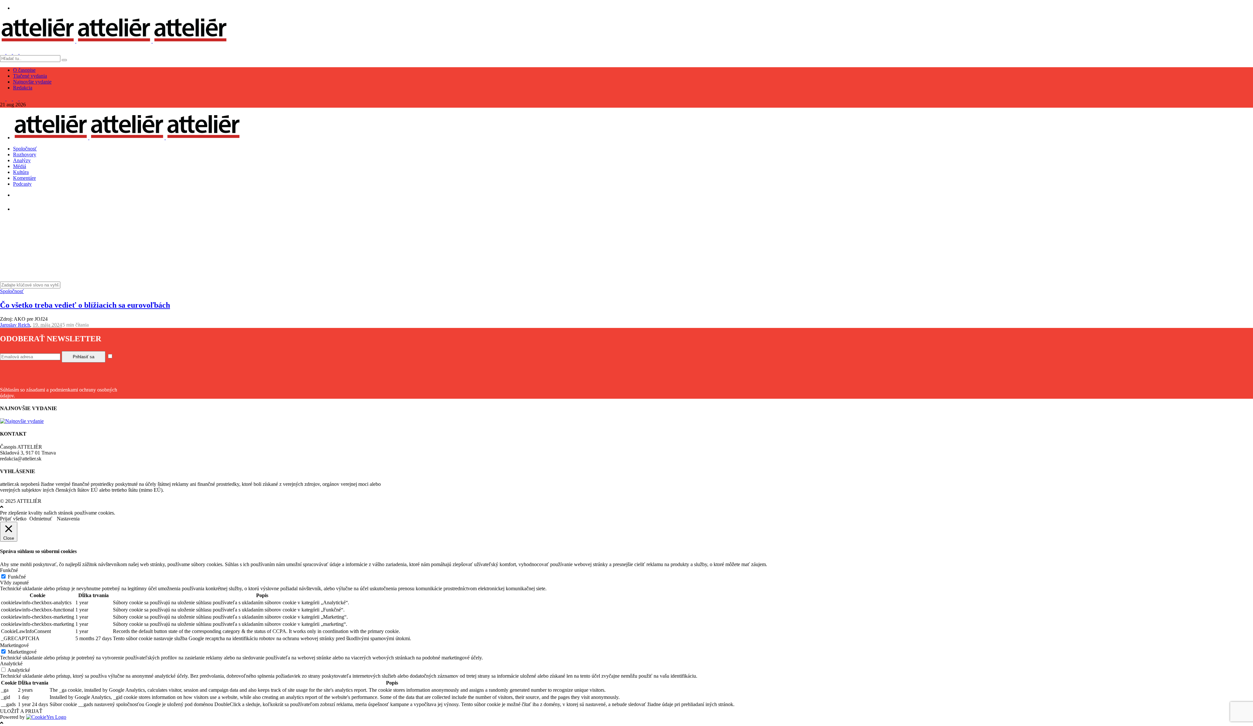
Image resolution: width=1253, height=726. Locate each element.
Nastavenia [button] (68, 518)
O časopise (24, 70)
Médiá (19, 166)
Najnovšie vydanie (32, 82)
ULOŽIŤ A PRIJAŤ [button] (21, 711)
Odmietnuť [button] (40, 518)
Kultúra (21, 172)
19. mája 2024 (47, 325)
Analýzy (22, 160)
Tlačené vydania (30, 76)
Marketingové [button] (14, 645)
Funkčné (17, 576)
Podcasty (22, 184)
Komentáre (24, 178)
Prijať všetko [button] (13, 518)
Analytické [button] (11, 663)
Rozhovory (24, 154)
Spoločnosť (25, 148)
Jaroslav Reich (15, 325)
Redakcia (22, 87)
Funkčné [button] (9, 570)
